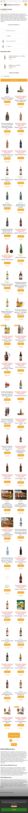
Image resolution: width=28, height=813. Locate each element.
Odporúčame (7, 76)
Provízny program (5, 796)
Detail (7, 101)
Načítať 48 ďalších (14, 735)
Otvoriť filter (14, 80)
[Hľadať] (23, 1)
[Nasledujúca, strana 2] (14, 740)
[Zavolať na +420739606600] (4, 1)
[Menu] (2, 4)
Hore (14, 744)
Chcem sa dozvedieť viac (13, 24)
